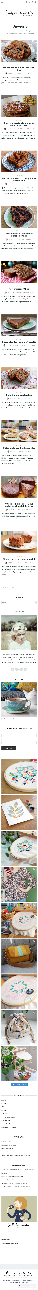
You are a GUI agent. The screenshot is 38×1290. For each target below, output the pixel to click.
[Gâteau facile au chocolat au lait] (19, 542)
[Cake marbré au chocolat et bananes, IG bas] (19, 216)
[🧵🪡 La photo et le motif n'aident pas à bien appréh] (19, 884)
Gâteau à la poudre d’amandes (19, 448)
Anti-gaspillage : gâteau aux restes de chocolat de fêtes (19, 504)
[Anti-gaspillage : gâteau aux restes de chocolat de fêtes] (19, 487)
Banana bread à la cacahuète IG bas (19, 68)
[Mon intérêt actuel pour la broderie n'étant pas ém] (19, 1063)
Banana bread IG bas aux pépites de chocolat (19, 179)
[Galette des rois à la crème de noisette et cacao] (19, 106)
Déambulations (6, 1141)
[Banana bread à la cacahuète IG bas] (19, 51)
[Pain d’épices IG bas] (19, 272)
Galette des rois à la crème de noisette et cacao (19, 124)
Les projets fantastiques (8, 1145)
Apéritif (3, 1100)
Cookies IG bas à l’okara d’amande (11, 1180)
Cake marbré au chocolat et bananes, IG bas (19, 234)
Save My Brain (5, 1152)
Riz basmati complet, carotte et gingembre (14, 1183)
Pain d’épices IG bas (19, 289)
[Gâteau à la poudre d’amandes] (19, 431)
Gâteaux (19, 64)
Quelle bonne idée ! (7, 1148)
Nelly (11, 73)
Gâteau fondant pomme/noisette (19, 342)
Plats (3, 1107)
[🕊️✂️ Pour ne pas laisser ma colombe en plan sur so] (19, 1027)
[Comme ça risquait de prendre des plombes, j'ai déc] (19, 848)
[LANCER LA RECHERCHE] (35, 602)
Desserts (4, 1110)
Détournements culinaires (9, 1127)
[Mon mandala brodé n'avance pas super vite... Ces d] (19, 776)
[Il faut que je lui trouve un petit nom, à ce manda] (19, 991)
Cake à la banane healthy (19, 395)
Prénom (4, 733)
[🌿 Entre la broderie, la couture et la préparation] (19, 812)
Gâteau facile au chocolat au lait (19, 559)
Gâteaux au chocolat (9, 1117)
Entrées (3, 1103)
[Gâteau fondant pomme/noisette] (19, 325)
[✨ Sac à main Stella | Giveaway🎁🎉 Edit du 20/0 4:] (19, 956)
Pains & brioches (6, 1124)
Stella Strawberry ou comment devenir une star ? (16, 1155)
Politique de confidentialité (9, 1243)
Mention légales (6, 1239)
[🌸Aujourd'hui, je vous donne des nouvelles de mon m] (19, 920)
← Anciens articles (8, 588)
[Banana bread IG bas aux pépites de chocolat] (19, 161)
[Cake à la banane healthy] (19, 378)
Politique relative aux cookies (21, 1282)
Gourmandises (5, 1120)
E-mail (3, 740)
